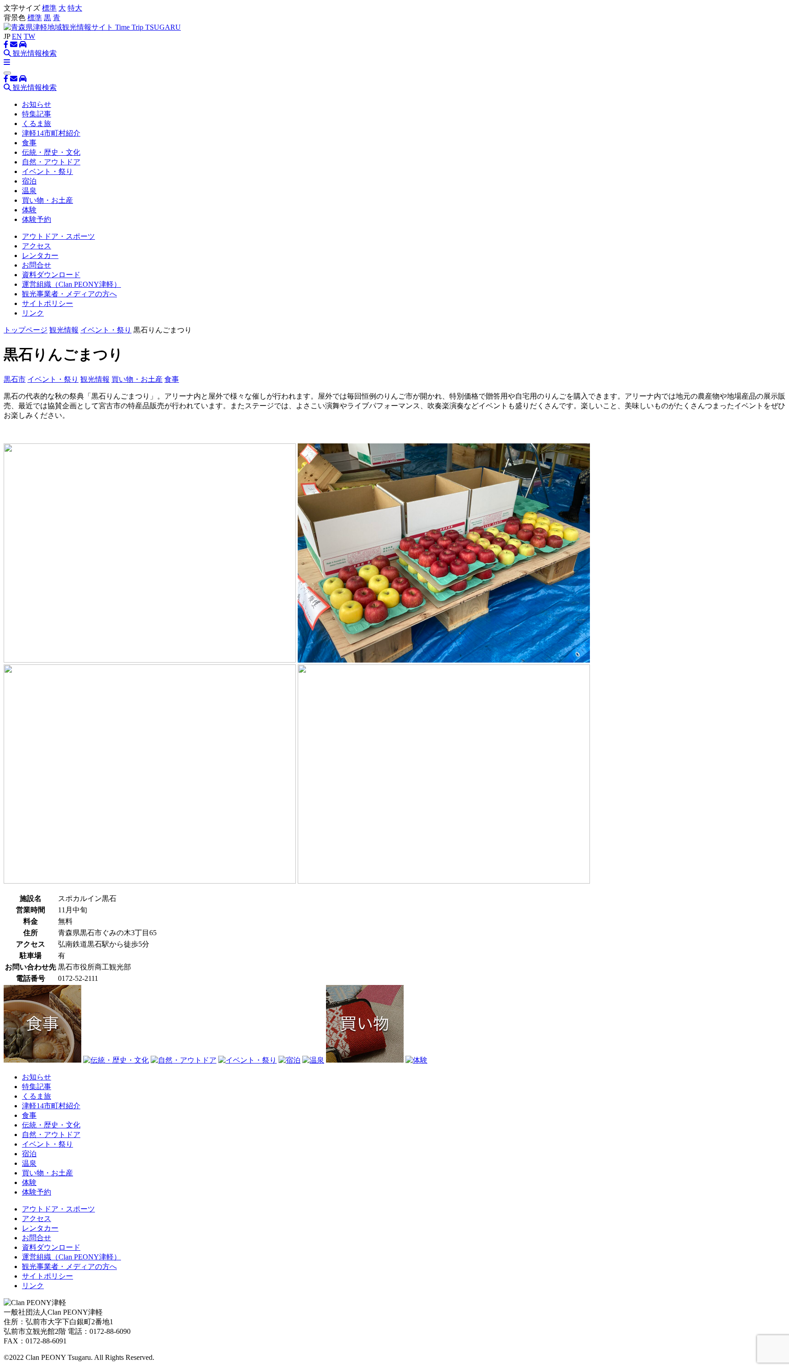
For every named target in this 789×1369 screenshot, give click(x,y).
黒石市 (15, 379)
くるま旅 (36, 123)
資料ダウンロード (51, 275)
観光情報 (64, 330)
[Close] (7, 73)
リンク (33, 313)
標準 (49, 8)
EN (17, 36)
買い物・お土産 (47, 200)
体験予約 (36, 219)
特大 (75, 8)
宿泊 (29, 181)
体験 (29, 210)
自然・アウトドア (51, 162)
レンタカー (40, 255)
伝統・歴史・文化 (51, 152)
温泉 (29, 191)
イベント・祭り (47, 171)
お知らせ (36, 104)
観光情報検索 (34, 53)
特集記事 (36, 114)
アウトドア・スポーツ (58, 236)
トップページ (25, 330)
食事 (29, 143)
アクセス (36, 246)
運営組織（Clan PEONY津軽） (71, 284)
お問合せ (36, 265)
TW (29, 36)
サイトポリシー (47, 303)
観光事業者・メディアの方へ (69, 294)
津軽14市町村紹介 (51, 133)
